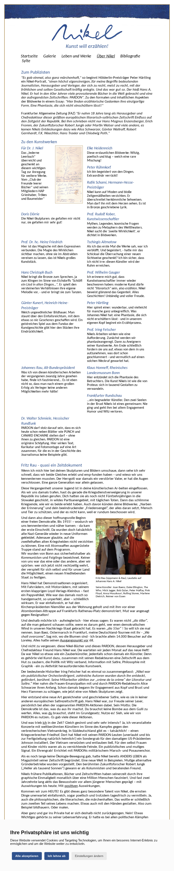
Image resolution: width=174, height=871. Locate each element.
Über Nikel (106, 56)
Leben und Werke (76, 56)
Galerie (49, 56)
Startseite (29, 56)
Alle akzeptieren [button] (26, 856)
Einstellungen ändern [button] (89, 856)
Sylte (26, 61)
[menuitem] (29, 56)
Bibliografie (130, 56)
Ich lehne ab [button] (57, 856)
